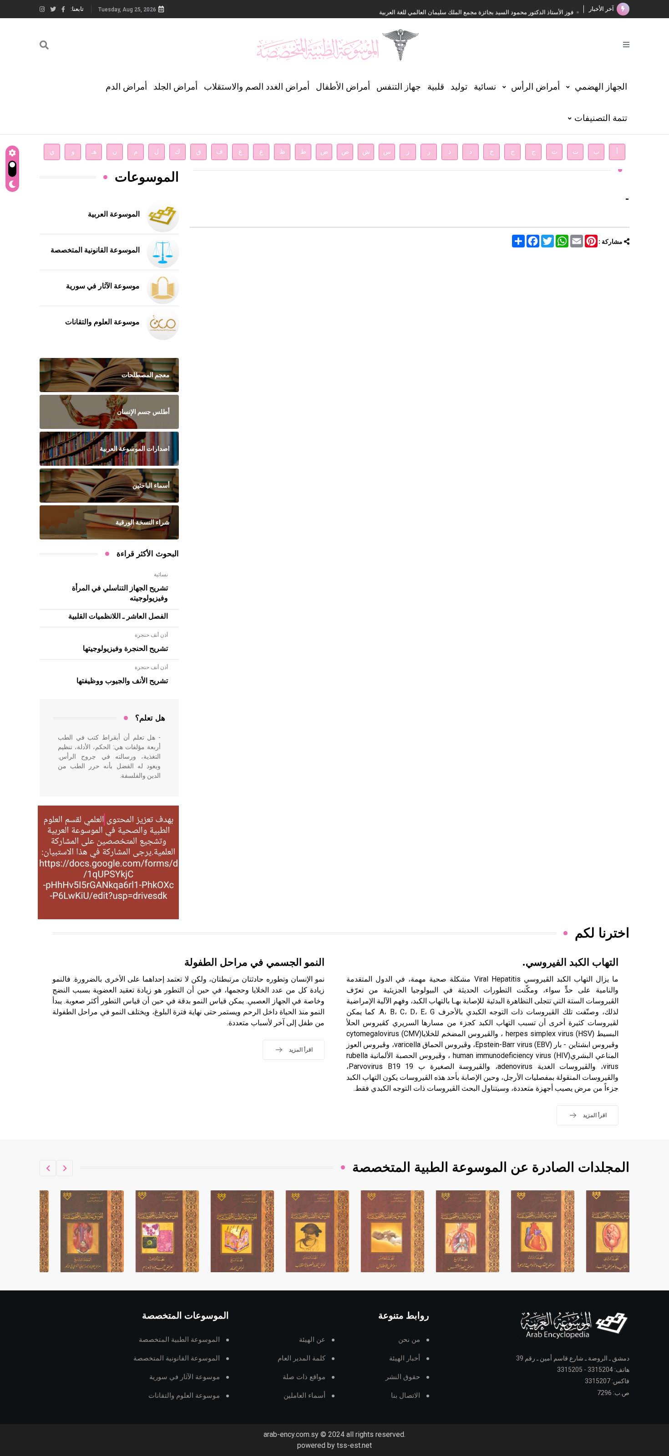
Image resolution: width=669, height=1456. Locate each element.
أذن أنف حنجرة (151, 635)
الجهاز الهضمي (600, 86)
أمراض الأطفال (343, 86)
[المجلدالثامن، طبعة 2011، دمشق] (222, 1231)
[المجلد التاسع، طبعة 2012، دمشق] (147, 1231)
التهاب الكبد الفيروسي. (570, 962)
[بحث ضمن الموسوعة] (44, 45)
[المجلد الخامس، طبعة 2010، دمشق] (447, 1231)
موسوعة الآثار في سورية (103, 286)
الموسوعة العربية (114, 214)
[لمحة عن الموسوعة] (626, 44)
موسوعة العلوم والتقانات (102, 322)
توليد (459, 86)
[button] (64, 1168)
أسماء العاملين (304, 1395)
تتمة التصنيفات (600, 118)
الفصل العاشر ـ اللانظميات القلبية (118, 616)
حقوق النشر (402, 1377)
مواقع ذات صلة (304, 1377)
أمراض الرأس (534, 86)
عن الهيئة (312, 1339)
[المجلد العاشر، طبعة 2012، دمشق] (72, 1231)
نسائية (485, 86)
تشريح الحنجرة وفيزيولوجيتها (125, 649)
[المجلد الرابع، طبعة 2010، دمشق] (523, 1231)
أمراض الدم (126, 86)
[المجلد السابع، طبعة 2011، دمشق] (297, 1231)
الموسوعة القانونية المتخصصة (95, 250)
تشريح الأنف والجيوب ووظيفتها (122, 681)
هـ (93, 152)
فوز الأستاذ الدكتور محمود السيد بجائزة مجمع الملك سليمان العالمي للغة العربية (476, 8)
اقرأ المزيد (595, 1115)
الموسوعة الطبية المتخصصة (179, 1339)
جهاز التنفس (398, 86)
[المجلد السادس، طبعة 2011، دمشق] (372, 1231)
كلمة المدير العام (301, 1358)
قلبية (435, 86)
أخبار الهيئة (404, 1358)
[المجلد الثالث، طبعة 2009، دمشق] (598, 1231)
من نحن (409, 1339)
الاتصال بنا (405, 1395)
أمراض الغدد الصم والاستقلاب (256, 86)
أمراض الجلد (175, 86)
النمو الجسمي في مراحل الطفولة (254, 962)
